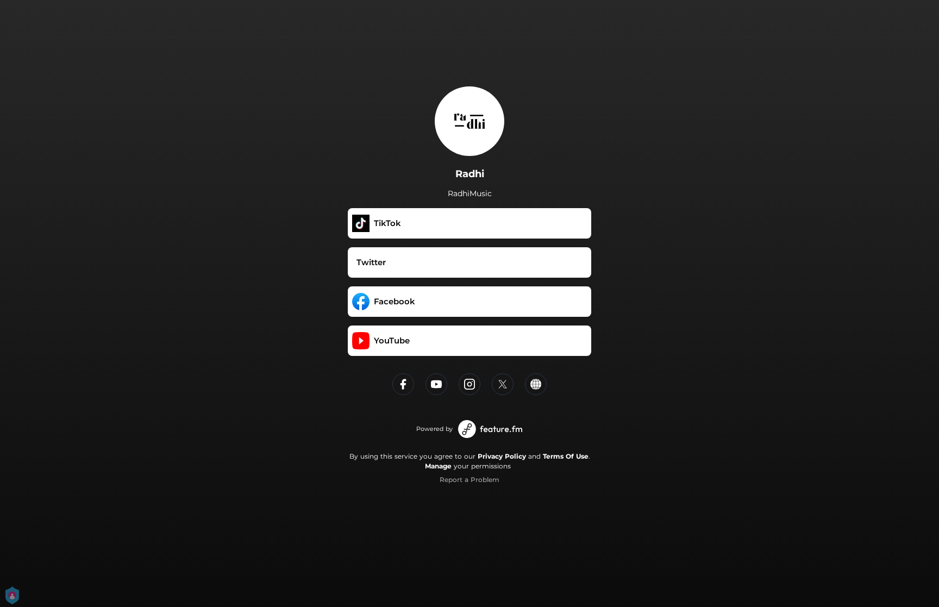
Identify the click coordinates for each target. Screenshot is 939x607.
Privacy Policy (502, 456)
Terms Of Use (566, 456)
